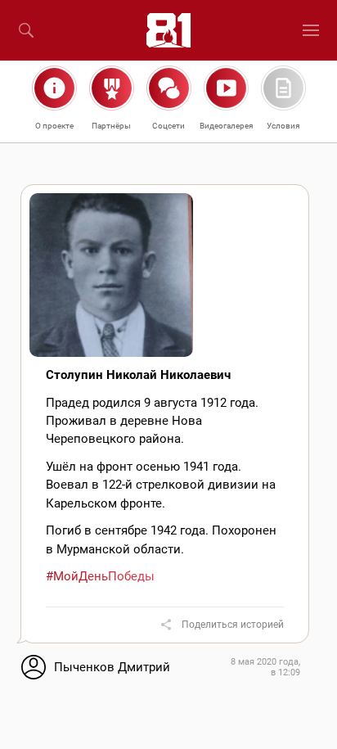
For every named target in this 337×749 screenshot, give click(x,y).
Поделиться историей (233, 624)
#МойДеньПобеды (100, 576)
